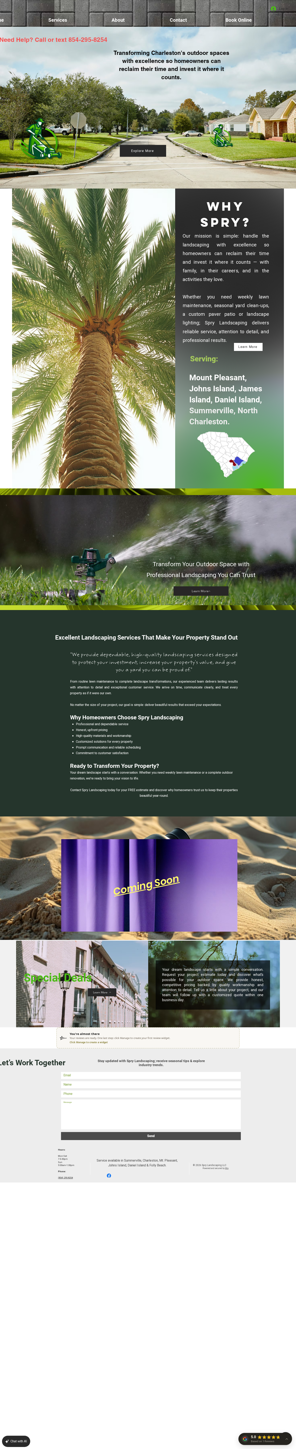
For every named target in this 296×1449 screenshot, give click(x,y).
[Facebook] (109, 1175)
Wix (227, 1168)
